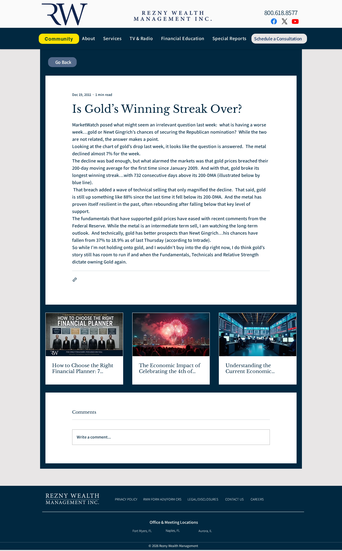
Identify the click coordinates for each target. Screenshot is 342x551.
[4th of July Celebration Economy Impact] (171, 334)
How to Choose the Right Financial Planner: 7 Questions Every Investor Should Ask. (83, 368)
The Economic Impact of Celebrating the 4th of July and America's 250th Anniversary (169, 368)
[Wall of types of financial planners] (84, 334)
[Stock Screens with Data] (257, 334)
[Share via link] (74, 279)
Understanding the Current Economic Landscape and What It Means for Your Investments (253, 368)
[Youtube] (295, 21)
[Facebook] (274, 21)
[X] (285, 21)
